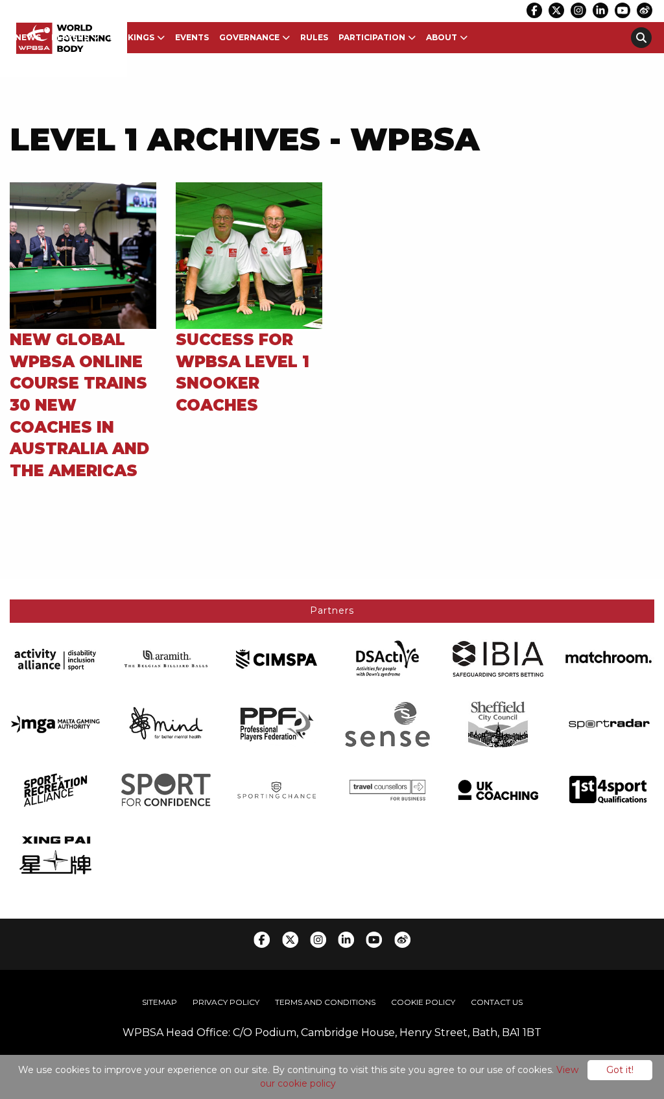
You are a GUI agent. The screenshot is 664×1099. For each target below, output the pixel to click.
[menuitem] (28, 37)
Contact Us (497, 1002)
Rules (314, 37)
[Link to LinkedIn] (600, 10)
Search (641, 38)
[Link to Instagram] (578, 10)
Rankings (132, 37)
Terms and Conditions (325, 1002)
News (28, 37)
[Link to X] (556, 10)
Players (70, 37)
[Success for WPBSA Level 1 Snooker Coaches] (249, 254)
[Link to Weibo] (644, 10)
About (441, 37)
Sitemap (159, 1002)
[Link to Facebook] (534, 10)
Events (192, 37)
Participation (371, 37)
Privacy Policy (226, 1002)
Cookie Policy (423, 1002)
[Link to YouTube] (622, 10)
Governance (249, 37)
